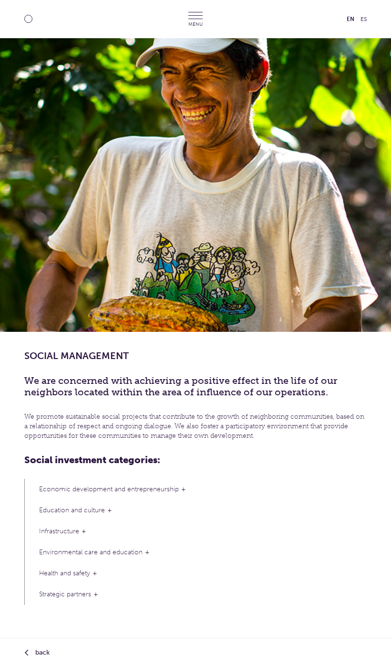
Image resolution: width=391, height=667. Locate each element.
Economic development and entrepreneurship (109, 489)
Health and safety (64, 573)
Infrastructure (59, 531)
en (350, 19)
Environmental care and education (91, 552)
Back (41, 652)
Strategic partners (65, 594)
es (363, 19)
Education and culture (72, 510)
